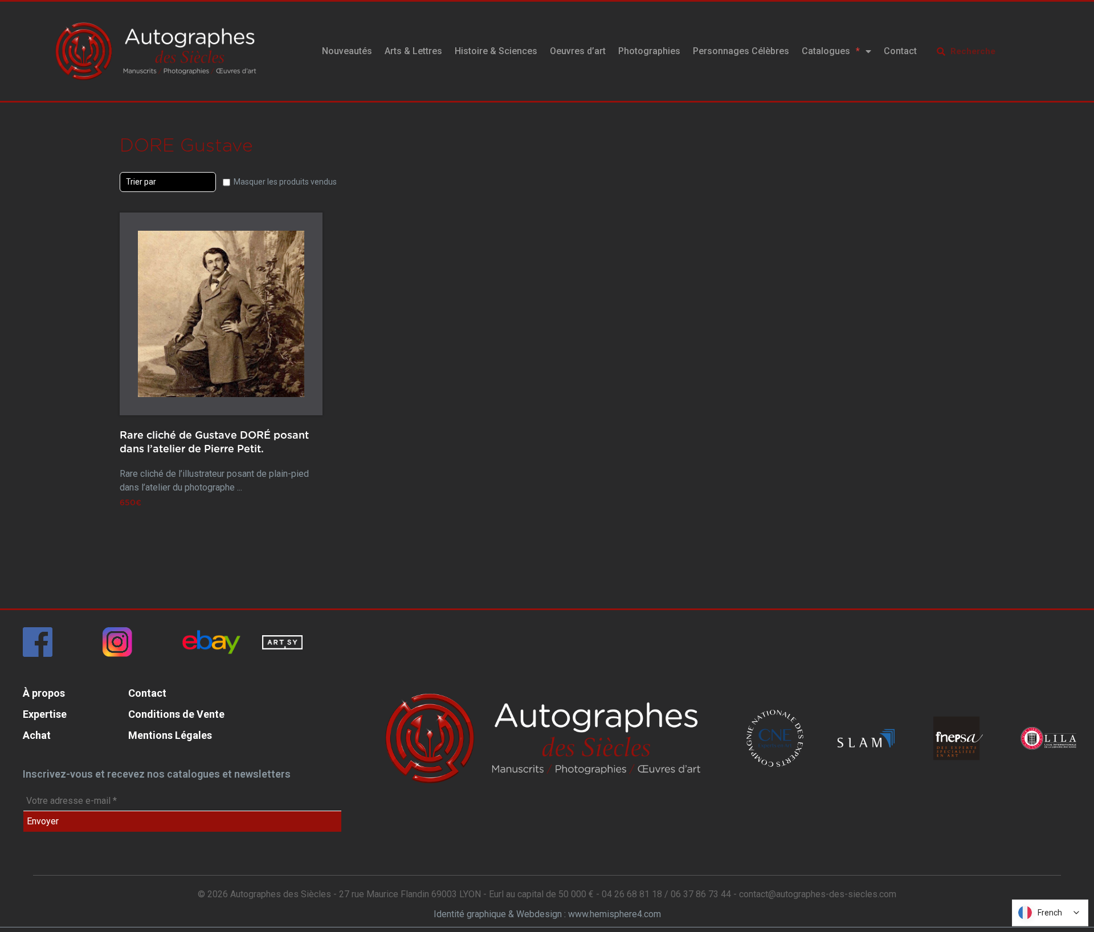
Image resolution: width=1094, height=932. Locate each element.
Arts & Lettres (413, 51)
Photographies (649, 51)
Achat (37, 735)
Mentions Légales (170, 735)
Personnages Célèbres (741, 51)
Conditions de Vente (176, 714)
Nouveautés (347, 51)
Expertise (45, 714)
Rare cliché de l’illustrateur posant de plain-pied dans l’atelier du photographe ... (214, 462)
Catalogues (826, 51)
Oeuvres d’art (578, 51)
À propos (44, 693)
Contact (900, 51)
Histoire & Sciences (496, 51)
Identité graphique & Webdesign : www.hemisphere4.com (547, 914)
